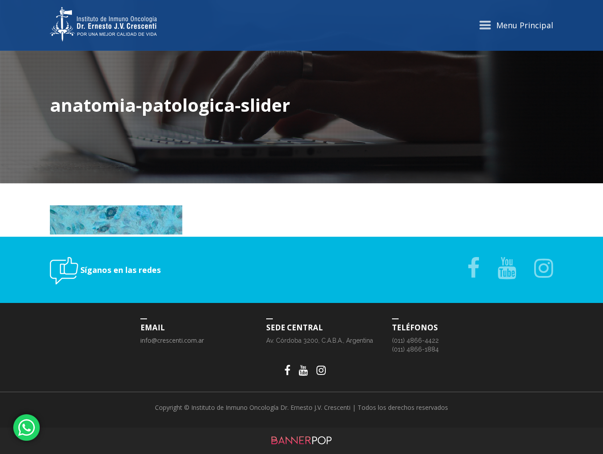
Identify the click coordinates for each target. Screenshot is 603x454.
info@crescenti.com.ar (172, 340)
